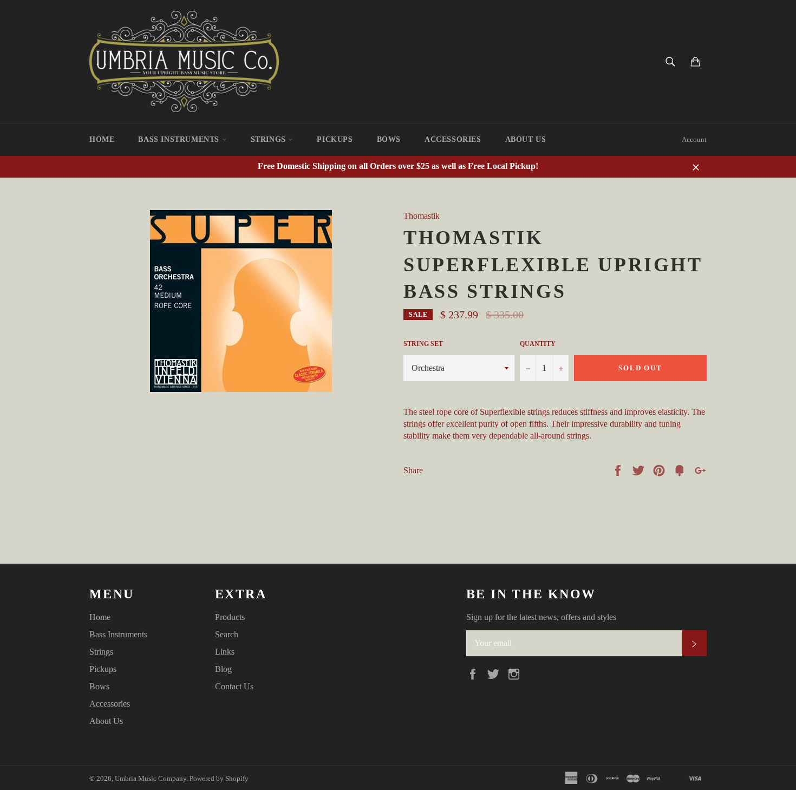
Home (101, 139)
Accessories (453, 139)
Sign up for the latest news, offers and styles (541, 617)
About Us (525, 139)
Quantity (538, 344)
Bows (389, 139)
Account (694, 139)
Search (226, 634)
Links (224, 651)
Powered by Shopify (219, 778)
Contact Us (234, 686)
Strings (270, 139)
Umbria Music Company (150, 778)
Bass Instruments (179, 139)
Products (230, 617)
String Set (423, 344)
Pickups (335, 139)
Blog (223, 669)
